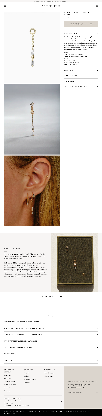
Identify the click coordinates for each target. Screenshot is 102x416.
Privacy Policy (41, 411)
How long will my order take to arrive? (21, 322)
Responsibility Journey (30, 379)
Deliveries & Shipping (9, 381)
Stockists (26, 376)
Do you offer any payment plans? (18, 347)
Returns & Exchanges (10, 384)
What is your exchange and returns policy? (23, 335)
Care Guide (70, 81)
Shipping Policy (12, 413)
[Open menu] (7, 6)
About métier (10, 354)
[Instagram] (61, 402)
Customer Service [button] (9, 371)
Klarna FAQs (7, 378)
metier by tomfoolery (17, 411)
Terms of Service (58, 411)
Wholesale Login (48, 376)
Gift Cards (26, 382)
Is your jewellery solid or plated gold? (21, 341)
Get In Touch (7, 375)
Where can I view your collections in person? (24, 328)
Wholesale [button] (49, 370)
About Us (26, 373)
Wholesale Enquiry (49, 373)
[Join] (95, 392)
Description (70, 33)
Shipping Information (75, 86)
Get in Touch (9, 360)
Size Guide (69, 70)
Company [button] (28, 370)
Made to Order (72, 76)
